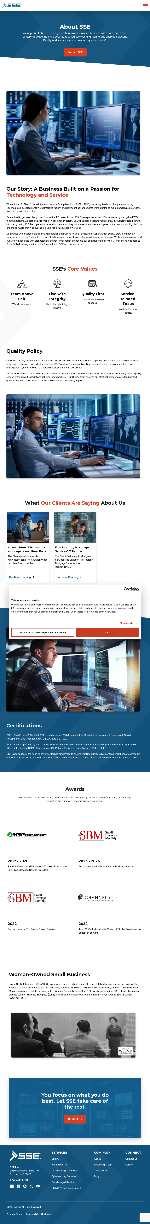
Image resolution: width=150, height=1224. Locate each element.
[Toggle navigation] (144, 5)
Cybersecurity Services (64, 1176)
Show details (126, 623)
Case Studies (101, 1170)
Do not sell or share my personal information (43, 632)
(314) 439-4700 (19, 1180)
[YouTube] (38, 1186)
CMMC (55, 1158)
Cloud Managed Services (65, 1170)
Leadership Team (103, 1164)
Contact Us (75, 1119)
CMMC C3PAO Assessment (66, 1188)
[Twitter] (31, 1186)
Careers (129, 1164)
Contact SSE (75, 52)
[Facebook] (18, 1186)
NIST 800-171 (59, 1164)
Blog (96, 1176)
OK (107, 632)
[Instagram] (25, 1186)
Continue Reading (20, 577)
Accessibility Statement (39, 1214)
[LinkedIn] (12, 1186)
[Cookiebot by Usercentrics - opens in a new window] (126, 589)
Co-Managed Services (63, 1182)
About (97, 1158)
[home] (11, 5)
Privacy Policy (14, 1214)
